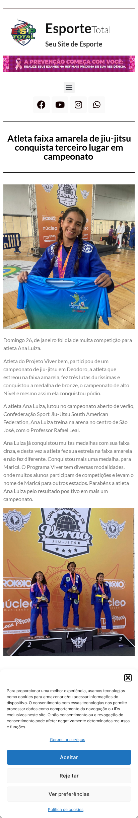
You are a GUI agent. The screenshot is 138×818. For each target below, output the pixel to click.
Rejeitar (69, 775)
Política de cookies (65, 809)
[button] (128, 677)
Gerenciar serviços (67, 739)
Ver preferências (69, 794)
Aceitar (69, 757)
